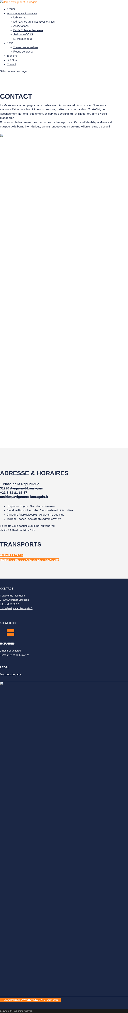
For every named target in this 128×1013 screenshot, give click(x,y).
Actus (10, 43)
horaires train (11, 555)
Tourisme (12, 55)
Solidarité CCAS (23, 34)
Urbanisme (19, 17)
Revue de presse (23, 51)
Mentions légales (11, 674)
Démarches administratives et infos (34, 21)
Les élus (12, 60)
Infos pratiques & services (22, 13)
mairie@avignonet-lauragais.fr (16, 608)
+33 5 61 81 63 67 (9, 604)
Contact (11, 64)
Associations (20, 26)
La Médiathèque (22, 38)
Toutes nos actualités (25, 47)
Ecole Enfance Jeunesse (28, 30)
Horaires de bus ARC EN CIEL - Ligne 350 (29, 559)
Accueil (11, 9)
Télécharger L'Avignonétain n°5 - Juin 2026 (30, 1000)
